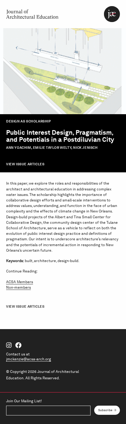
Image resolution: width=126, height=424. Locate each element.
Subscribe (105, 410)
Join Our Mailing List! (24, 401)
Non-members (18, 287)
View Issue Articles (25, 164)
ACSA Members (19, 282)
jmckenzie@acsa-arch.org (28, 359)
